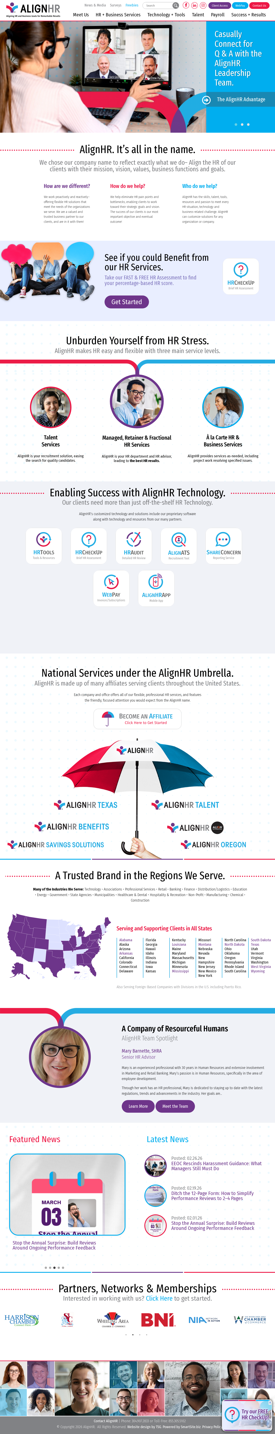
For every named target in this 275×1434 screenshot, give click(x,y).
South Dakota (261, 940)
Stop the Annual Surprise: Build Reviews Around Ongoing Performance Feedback (213, 1225)
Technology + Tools (166, 15)
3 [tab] (140, 1335)
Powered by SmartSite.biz (182, 1427)
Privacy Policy (212, 1427)
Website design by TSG (144, 1427)
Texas (255, 944)
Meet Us (81, 15)
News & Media (95, 5)
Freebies (132, 5)
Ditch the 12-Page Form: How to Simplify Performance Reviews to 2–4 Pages (212, 1195)
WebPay (240, 5)
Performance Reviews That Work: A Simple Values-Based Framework (56, 1245)
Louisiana (179, 944)
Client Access (220, 5)
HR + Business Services (118, 15)
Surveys (115, 5)
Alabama (125, 940)
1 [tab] (126, 1335)
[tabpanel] (23, 1320)
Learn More (138, 1106)
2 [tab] (133, 1335)
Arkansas (126, 953)
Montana (204, 944)
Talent (198, 15)
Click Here (159, 1298)
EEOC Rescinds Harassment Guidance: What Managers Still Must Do (216, 1165)
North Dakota (234, 944)
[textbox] (157, 5)
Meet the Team (175, 1106)
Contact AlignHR (106, 1421)
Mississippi (180, 971)
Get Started (126, 302)
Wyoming (258, 971)
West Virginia (261, 967)
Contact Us (259, 5)
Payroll (217, 15)
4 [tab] (146, 1335)
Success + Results (248, 15)
